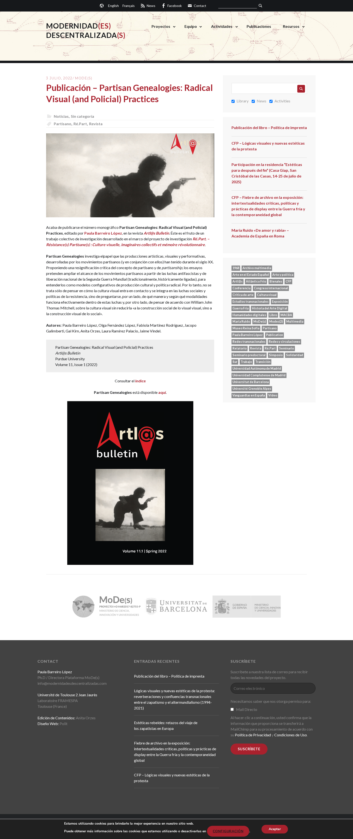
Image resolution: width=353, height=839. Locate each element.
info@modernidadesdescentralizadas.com (72, 683)
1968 (235, 268)
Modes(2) (276, 321)
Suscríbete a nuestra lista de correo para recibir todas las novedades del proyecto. (269, 674)
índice (140, 380)
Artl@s (237, 281)
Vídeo (272, 395)
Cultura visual (267, 295)
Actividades (221, 26)
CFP (288, 281)
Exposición (280, 301)
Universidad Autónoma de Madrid (256, 368)
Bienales (275, 281)
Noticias (61, 116)
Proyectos (161, 26)
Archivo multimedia (257, 268)
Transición (262, 362)
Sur (234, 362)
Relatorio (239, 348)
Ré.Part (80, 123)
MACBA (286, 315)
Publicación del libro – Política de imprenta (269, 127)
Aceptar (275, 829)
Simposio (276, 355)
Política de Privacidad (253, 735)
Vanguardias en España (248, 395)
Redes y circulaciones (284, 341)
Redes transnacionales (248, 341)
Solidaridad (294, 355)
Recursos (291, 26)
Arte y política (282, 275)
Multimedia (294, 321)
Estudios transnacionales (250, 301)
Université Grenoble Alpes (251, 388)
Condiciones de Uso (290, 735)
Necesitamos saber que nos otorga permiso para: (271, 701)
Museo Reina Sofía (245, 328)
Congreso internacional (271, 288)
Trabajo (246, 362)
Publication (274, 335)
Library (243, 101)
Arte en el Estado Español (250, 275)
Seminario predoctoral (249, 355)
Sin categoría (82, 116)
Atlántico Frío (256, 281)
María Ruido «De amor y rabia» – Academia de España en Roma (260, 233)
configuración (228, 831)
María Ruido (241, 321)
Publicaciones (259, 26)
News (261, 101)
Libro (273, 315)
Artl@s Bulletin (156, 233)
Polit (63, 723)
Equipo (190, 26)
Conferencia (241, 288)
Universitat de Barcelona (250, 382)
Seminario (286, 348)
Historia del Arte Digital (269, 308)
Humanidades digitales (249, 315)
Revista (96, 123)
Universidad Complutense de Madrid (259, 375)
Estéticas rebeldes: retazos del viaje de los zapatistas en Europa (165, 725)
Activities (282, 101)
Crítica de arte (243, 295)
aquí (162, 392)
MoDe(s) (83, 78)
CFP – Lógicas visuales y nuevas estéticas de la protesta (268, 146)
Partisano (62, 123)
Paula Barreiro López (103, 233)
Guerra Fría (240, 308)
